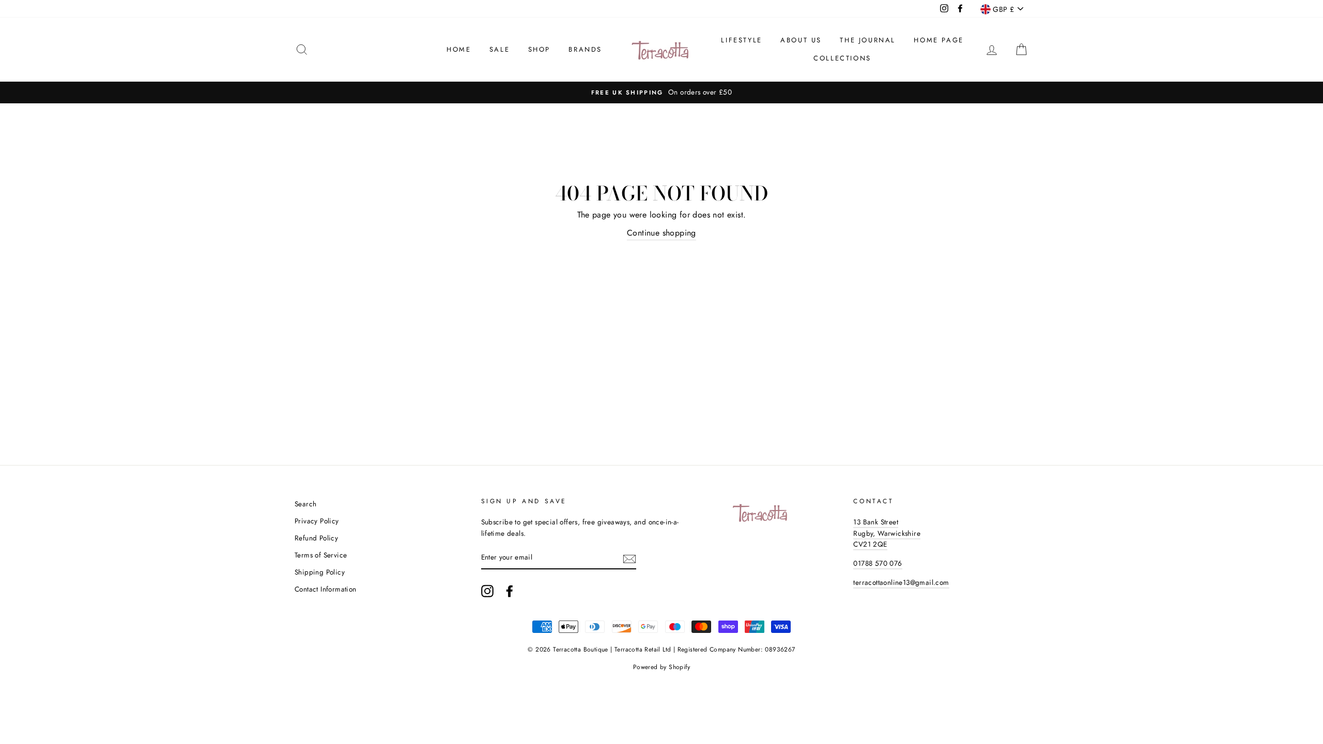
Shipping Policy (320, 572)
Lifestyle (741, 40)
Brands (585, 49)
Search (305, 504)
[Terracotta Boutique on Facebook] (509, 591)
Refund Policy (316, 538)
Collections (842, 58)
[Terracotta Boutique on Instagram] (487, 591)
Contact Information (326, 589)
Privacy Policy (317, 521)
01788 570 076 (877, 563)
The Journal (868, 40)
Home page (938, 40)
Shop (539, 49)
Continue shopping (661, 233)
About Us (801, 40)
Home (459, 49)
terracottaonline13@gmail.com (901, 582)
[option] (661, 92)
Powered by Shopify (661, 667)
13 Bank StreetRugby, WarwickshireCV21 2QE (886, 533)
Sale (499, 49)
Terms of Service (321, 555)
